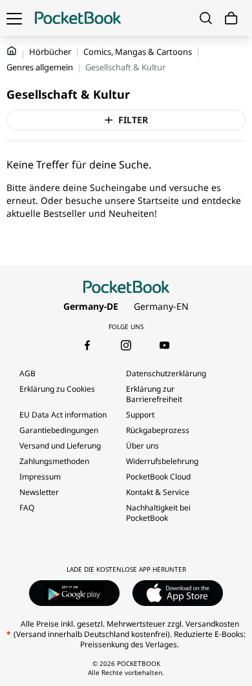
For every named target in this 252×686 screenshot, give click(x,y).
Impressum (40, 476)
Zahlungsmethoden (54, 461)
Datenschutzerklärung (166, 373)
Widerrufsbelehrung (162, 461)
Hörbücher (50, 51)
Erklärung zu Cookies (58, 388)
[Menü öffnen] (14, 18)
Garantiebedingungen (58, 430)
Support (140, 414)
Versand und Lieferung (60, 445)
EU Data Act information (63, 414)
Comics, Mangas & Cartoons (137, 51)
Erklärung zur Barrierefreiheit (154, 394)
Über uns (142, 445)
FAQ (26, 507)
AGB (27, 373)
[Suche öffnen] (206, 18)
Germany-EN (161, 306)
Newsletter (39, 492)
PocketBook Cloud (158, 476)
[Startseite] (78, 18)
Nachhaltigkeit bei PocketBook (158, 512)
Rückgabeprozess (157, 430)
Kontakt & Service (157, 492)
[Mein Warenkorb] (231, 18)
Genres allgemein (39, 67)
